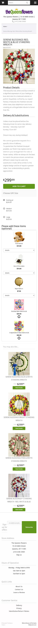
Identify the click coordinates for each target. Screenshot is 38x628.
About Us (19, 586)
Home (4, 26)
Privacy (19, 608)
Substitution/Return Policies (19, 611)
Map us (19, 555)
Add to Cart (19, 186)
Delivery (19, 605)
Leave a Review (19, 592)
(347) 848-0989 (20, 21)
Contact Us (19, 589)
